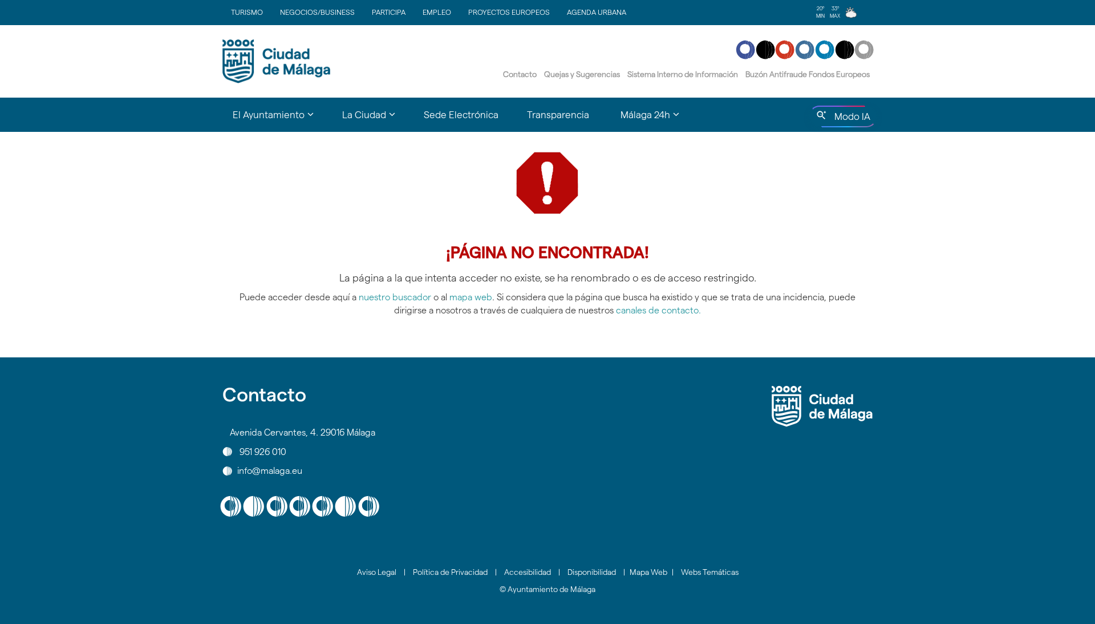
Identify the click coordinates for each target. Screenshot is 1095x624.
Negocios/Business (317, 12)
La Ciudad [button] (375, 120)
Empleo (437, 12)
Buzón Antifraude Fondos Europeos (807, 74)
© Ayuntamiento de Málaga (547, 589)
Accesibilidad (527, 572)
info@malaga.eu (269, 471)
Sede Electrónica (461, 115)
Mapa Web (648, 572)
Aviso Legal (376, 572)
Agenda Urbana (596, 12)
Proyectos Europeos (509, 12)
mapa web (470, 297)
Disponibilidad (591, 572)
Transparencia (558, 115)
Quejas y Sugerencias (582, 74)
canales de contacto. (658, 310)
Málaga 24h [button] (657, 120)
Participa (388, 12)
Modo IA (850, 119)
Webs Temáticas (710, 572)
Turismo (247, 12)
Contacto (520, 74)
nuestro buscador (395, 297)
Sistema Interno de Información (682, 74)
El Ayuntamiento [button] (280, 120)
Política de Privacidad (450, 572)
